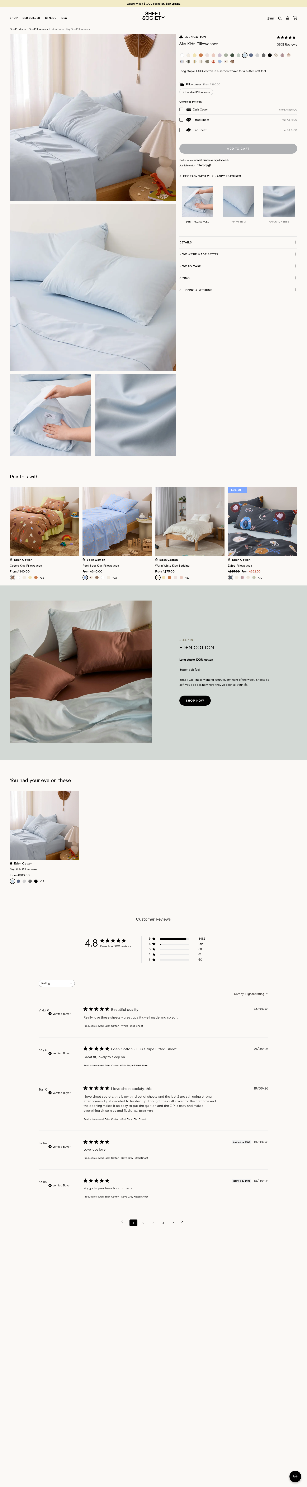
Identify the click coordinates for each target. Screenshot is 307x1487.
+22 (42, 577)
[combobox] (57, 983)
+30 (260, 577)
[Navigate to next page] (184, 1221)
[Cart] (295, 18)
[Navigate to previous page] (123, 1221)
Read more (146, 1110)
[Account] (287, 18)
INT (272, 18)
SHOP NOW (195, 700)
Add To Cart (238, 148)
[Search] (280, 18)
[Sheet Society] (153, 15)
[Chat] (295, 1477)
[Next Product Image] (300, 522)
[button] (238, 242)
